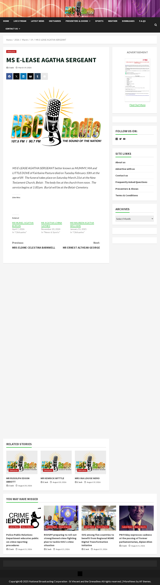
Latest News (37, 21)
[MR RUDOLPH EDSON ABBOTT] (22, 462)
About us (120, 162)
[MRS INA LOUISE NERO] (90, 462)
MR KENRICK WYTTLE (52, 478)
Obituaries (55, 21)
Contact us (11, 28)
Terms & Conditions (126, 195)
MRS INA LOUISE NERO (87, 478)
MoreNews (129, 581)
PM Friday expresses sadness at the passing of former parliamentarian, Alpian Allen (135, 538)
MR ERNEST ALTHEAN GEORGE (81, 245)
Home (6, 21)
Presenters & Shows (77, 21)
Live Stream (20, 21)
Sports (99, 21)
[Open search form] (156, 25)
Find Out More (137, 104)
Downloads (128, 21)
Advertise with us (125, 168)
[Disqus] (56, 305)
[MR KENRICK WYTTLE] (56, 462)
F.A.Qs (142, 21)
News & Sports (27, 527)
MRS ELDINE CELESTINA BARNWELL (33, 245)
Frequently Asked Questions (131, 182)
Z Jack (11, 67)
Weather (112, 21)
